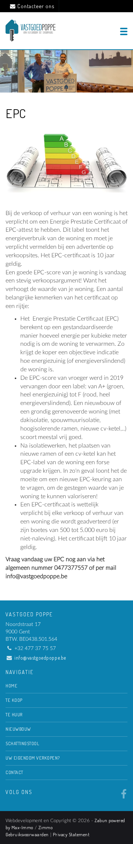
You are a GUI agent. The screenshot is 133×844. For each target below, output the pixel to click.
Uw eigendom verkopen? (33, 758)
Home (11, 686)
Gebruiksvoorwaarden (27, 834)
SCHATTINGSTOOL (22, 743)
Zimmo (45, 827)
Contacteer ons (35, 6)
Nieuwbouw (18, 729)
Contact (14, 772)
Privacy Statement (71, 834)
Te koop (14, 700)
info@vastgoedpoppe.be (40, 657)
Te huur (14, 714)
